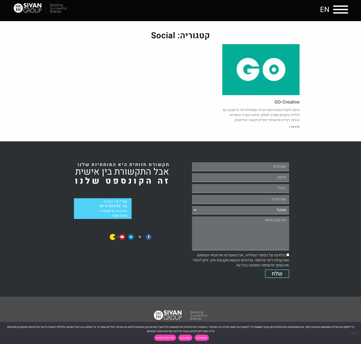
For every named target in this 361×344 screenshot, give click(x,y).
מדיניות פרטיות (165, 337)
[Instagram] (140, 237)
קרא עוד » (294, 127)
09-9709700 (110, 206)
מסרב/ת (185, 337)
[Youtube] (122, 237)
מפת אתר (119, 215)
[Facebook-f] (148, 237)
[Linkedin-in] (131, 237)
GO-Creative (287, 102)
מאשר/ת (202, 337)
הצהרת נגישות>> (113, 211)
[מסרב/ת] (354, 333)
